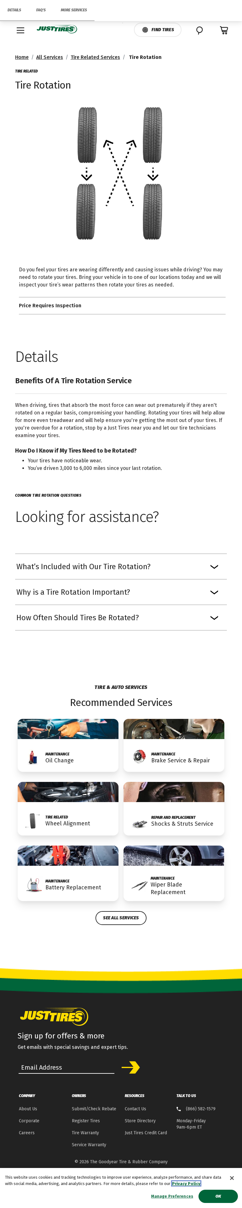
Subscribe (128, 1067)
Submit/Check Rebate (94, 1109)
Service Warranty (89, 1144)
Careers (27, 1133)
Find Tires (163, 29)
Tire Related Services (95, 57)
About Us (28, 1109)
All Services (49, 57)
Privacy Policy (186, 1183)
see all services (121, 918)
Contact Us (135, 1109)
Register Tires (86, 1121)
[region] (121, 1188)
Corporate (29, 1121)
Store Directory (140, 1121)
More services (74, 10)
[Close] (232, 1178)
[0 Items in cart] (224, 30)
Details (14, 10)
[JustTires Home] (57, 29)
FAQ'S (41, 10)
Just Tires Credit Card (146, 1133)
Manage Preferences (172, 1196)
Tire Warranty (85, 1133)
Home (22, 57)
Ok (218, 1196)
